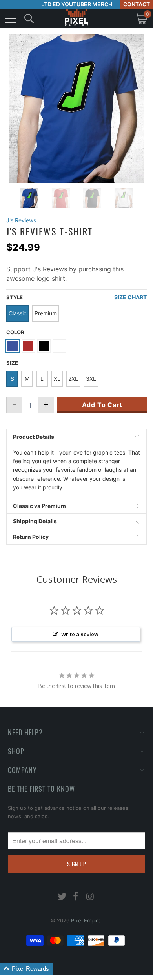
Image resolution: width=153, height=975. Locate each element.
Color (15, 332)
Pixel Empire (86, 920)
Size (12, 363)
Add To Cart (102, 405)
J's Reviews (21, 220)
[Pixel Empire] (76, 18)
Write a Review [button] (79, 634)
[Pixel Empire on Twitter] (62, 897)
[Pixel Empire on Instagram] (90, 897)
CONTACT (136, 4)
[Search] (29, 18)
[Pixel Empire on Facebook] (76, 897)
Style (14, 297)
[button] (26, 969)
